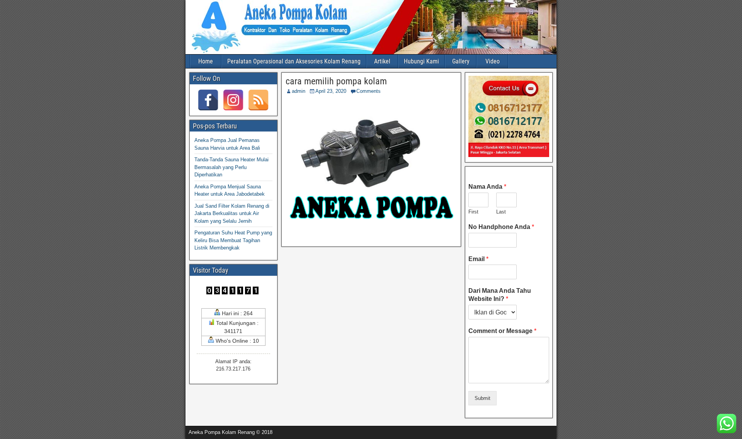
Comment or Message (502, 331)
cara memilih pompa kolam (336, 81)
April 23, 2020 (330, 91)
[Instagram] (233, 100)
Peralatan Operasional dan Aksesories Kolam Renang (294, 61)
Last (501, 212)
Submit (482, 398)
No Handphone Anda (501, 227)
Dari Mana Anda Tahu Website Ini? (499, 294)
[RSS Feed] (258, 100)
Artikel (382, 61)
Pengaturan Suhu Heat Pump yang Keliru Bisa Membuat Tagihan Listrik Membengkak (233, 240)
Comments (368, 91)
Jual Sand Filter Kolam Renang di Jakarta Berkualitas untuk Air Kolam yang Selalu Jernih (231, 213)
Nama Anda (487, 186)
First (473, 212)
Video (492, 61)
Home (205, 61)
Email (478, 259)
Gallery (461, 61)
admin (298, 91)
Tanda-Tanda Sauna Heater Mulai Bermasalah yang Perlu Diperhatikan (231, 167)
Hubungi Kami (421, 61)
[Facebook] (208, 100)
